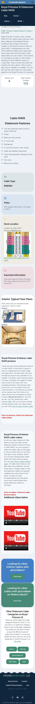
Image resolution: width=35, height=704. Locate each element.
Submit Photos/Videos (14, 685)
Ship (5, 16)
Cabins (6, 21)
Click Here (17, 576)
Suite (24, 662)
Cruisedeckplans (17, 2)
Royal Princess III (19, 31)
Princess (9, 31)
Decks (16, 16)
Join (27, 685)
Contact (24, 681)
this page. (17, 641)
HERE (9, 402)
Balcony (23, 649)
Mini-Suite (12, 662)
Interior (29, 31)
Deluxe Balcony (17, 655)
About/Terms (13, 681)
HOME (3, 31)
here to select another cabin (22, 406)
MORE (20, 21)
